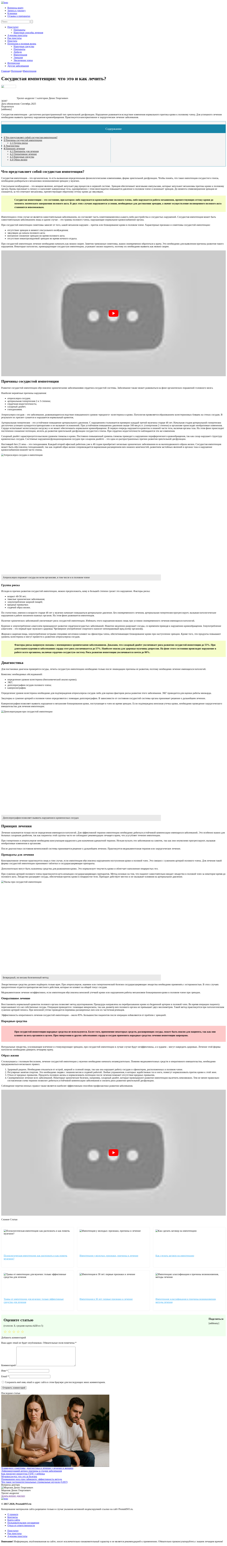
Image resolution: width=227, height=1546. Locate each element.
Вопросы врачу (15, 7)
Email (5, 1376)
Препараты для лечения (24, 151)
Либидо (18, 52)
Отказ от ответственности (21, 1525)
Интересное (13, 63)
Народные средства (24, 46)
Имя (4, 1370)
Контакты (12, 1517)
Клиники (12, 13)
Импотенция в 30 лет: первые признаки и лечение (106, 1299)
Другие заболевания (18, 66)
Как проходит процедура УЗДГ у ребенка (23, 1473)
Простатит (13, 27)
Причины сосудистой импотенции (23, 140)
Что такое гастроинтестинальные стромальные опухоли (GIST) (34, 1482)
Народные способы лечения (28, 32)
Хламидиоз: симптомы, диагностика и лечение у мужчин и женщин (37, 1468)
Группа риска (19, 143)
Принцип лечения (14, 148)
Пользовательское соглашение (23, 1522)
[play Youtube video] (113, 313)
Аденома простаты (17, 35)
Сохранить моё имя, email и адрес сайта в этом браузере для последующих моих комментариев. (55, 1382)
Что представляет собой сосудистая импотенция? (30, 137)
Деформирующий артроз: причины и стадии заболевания (31, 1471)
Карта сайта (13, 1520)
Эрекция (18, 57)
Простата (12, 41)
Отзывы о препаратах (18, 16)
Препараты (19, 29)
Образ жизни (18, 159)
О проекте (12, 1514)
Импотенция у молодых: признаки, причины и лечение (109, 1255)
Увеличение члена (23, 60)
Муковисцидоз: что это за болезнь (19, 1476)
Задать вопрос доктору (13, 1496)
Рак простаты (14, 38)
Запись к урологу (16, 10)
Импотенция (20, 54)
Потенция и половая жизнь (21, 43)
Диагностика (11, 145)
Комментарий (8, 1365)
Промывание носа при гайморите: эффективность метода (31, 1479)
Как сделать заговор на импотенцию (175, 1255)
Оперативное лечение (23, 154)
